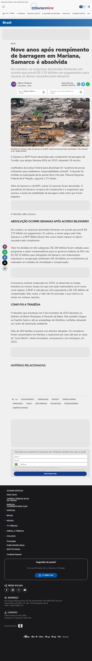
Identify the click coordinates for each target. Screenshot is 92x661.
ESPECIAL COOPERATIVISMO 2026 (17, 505)
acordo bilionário (27, 399)
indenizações (18, 403)
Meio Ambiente (41, 403)
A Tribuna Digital (78, 13)
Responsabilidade (71, 403)
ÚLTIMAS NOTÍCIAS (15, 491)
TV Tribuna (21, 13)
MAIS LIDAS (12, 495)
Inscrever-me (50, 473)
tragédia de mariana (20, 408)
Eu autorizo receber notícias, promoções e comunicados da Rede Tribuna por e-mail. (37, 467)
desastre (55, 399)
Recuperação (56, 403)
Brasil (13, 43)
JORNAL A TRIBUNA (15, 531)
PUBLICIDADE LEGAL (16, 545)
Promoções (11, 541)
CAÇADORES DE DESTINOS (51, 13)
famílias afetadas (69, 399)
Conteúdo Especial (14, 554)
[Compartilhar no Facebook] (5, 257)
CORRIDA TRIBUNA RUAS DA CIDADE (18, 499)
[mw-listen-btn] (5, 247)
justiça (29, 403)
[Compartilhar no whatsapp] (5, 252)
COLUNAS (11, 536)
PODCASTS (66, 13)
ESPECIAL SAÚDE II (33, 13)
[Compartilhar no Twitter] (5, 263)
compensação (43, 399)
